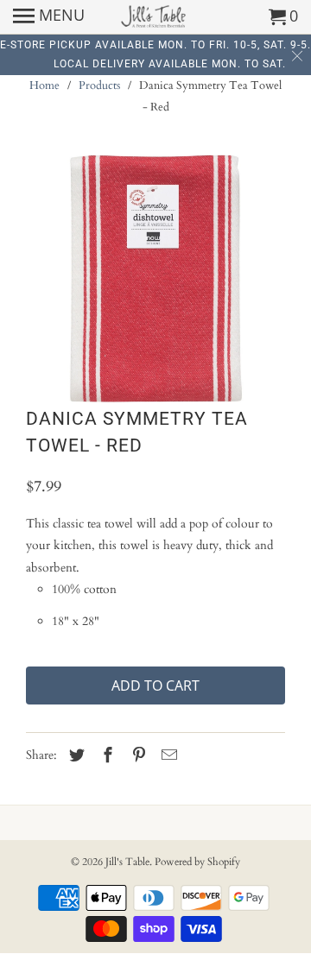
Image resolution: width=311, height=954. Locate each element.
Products (99, 85)
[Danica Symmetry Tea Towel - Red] (155, 278)
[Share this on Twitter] (74, 756)
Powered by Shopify (197, 862)
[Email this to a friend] (167, 756)
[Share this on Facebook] (105, 756)
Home (44, 85)
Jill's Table (127, 862)
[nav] (49, 17)
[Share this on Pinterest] (136, 756)
